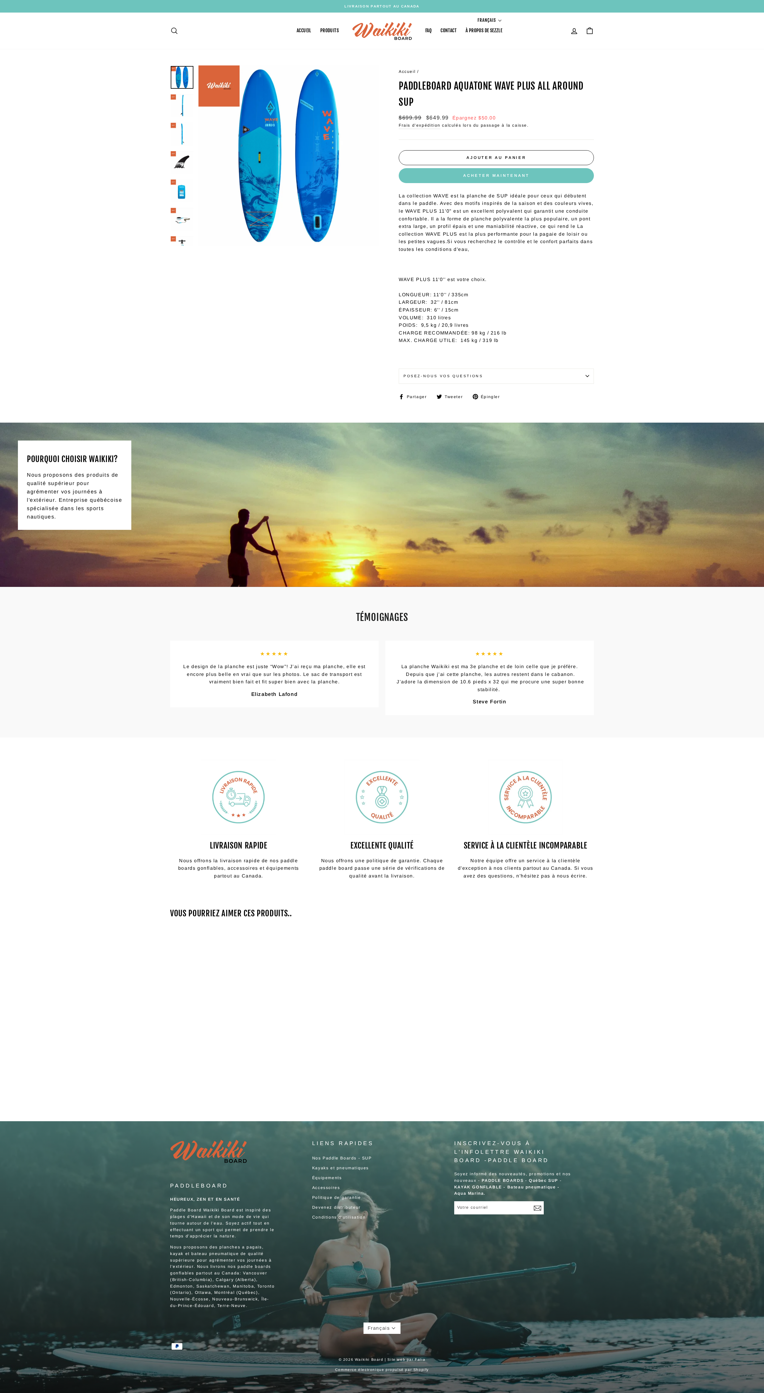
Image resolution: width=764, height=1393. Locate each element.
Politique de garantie (336, 1197)
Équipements (327, 1178)
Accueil (304, 30)
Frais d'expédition (419, 125)
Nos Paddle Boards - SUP (342, 1158)
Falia (420, 1359)
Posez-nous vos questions (443, 376)
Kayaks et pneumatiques (340, 1168)
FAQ (428, 30)
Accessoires (326, 1187)
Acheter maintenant (496, 175)
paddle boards (254, 1266)
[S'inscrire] (537, 1208)
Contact (448, 30)
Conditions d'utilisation (339, 1217)
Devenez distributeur (336, 1207)
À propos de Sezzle (484, 30)
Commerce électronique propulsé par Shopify (382, 1370)
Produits (329, 30)
